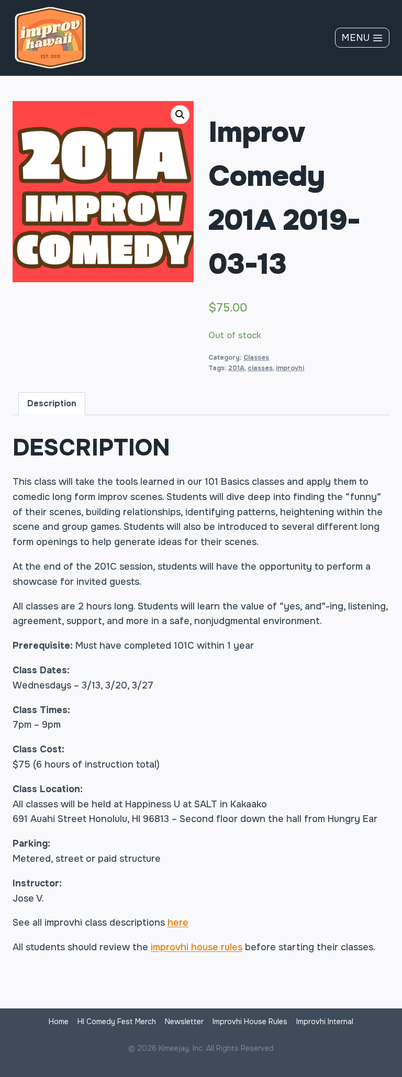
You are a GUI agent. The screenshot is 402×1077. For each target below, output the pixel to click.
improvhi (290, 368)
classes (260, 368)
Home (59, 1021)
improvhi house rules (196, 947)
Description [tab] (51, 403)
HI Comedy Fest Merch (116, 1021)
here (178, 922)
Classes (256, 357)
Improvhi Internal (324, 1021)
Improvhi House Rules (250, 1021)
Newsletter (184, 1021)
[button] (180, 114)
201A (236, 368)
